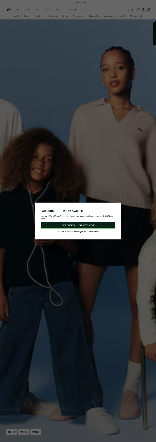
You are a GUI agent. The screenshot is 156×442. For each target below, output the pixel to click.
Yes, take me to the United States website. (78, 225)
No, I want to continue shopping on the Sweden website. (78, 232)
